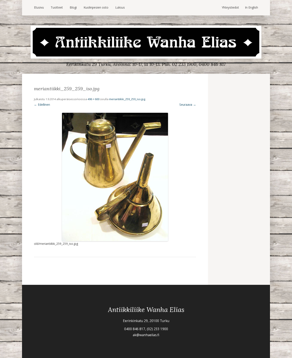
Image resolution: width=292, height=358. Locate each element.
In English (251, 7)
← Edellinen (42, 104)
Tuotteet (57, 7)
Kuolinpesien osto (96, 7)
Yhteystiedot (230, 7)
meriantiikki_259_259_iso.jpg (127, 99)
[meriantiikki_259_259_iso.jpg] (115, 177)
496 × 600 (93, 99)
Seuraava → (187, 104)
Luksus (120, 7)
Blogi (73, 7)
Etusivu (39, 7)
